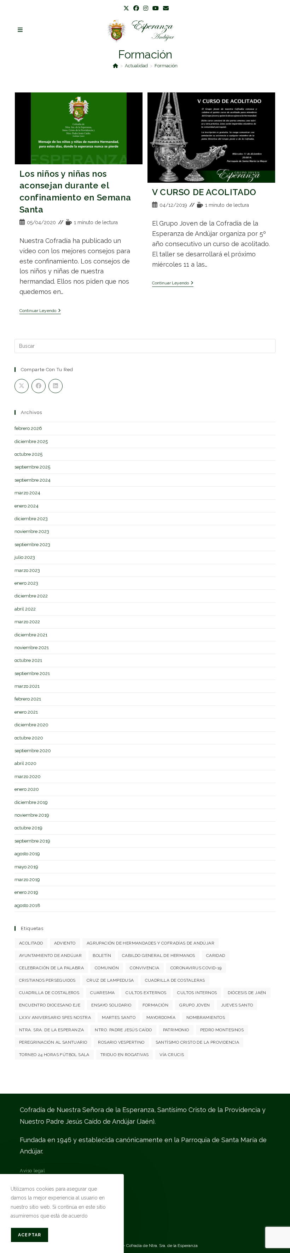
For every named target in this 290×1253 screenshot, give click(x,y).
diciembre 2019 (31, 802)
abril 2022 (25, 609)
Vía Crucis (172, 1054)
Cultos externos (146, 992)
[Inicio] (115, 65)
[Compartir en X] (21, 386)
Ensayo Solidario (111, 1005)
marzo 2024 (27, 492)
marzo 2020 (27, 776)
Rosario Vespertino (121, 1042)
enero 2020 (26, 789)
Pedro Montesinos (222, 1029)
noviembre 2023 (31, 531)
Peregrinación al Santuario (53, 1042)
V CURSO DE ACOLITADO (204, 192)
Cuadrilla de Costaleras (175, 980)
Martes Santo (118, 1017)
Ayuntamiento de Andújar (50, 955)
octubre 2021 (28, 660)
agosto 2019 (27, 853)
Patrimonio (176, 1029)
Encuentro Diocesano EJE (49, 1005)
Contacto (30, 1197)
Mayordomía (160, 1017)
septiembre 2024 (32, 480)
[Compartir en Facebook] (38, 386)
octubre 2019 (28, 827)
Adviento (65, 943)
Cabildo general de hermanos (158, 955)
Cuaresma (102, 992)
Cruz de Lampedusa (110, 980)
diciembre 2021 (30, 634)
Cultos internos (197, 992)
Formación (166, 65)
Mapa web (32, 1210)
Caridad (215, 955)
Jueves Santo (237, 1005)
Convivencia (144, 967)
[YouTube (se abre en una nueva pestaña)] (155, 8)
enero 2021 (26, 712)
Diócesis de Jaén (247, 992)
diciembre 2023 (31, 518)
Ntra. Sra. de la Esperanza (51, 1029)
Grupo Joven (194, 1005)
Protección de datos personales (55, 1183)
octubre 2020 (28, 738)
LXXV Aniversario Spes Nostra (55, 1017)
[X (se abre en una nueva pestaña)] (126, 8)
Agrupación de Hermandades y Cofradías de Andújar (150, 943)
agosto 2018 (27, 905)
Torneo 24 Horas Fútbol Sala (54, 1054)
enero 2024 (26, 506)
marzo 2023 (27, 570)
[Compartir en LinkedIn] (55, 386)
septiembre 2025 (32, 467)
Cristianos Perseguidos (47, 980)
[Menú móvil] (20, 30)
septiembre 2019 (32, 841)
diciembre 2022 (31, 596)
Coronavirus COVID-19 (196, 967)
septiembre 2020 (32, 750)
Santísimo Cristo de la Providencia (197, 1042)
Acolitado (31, 943)
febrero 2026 (28, 428)
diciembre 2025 (31, 441)
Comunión (107, 967)
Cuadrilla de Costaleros (49, 992)
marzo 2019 (27, 879)
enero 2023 (26, 583)
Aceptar (29, 1234)
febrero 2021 (27, 699)
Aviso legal (32, 1170)
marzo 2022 (27, 621)
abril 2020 (25, 763)
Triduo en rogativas (124, 1054)
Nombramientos (205, 1017)
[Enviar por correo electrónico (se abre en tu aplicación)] (165, 8)
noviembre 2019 (31, 815)
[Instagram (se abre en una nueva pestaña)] (145, 8)
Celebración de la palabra (51, 967)
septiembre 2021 (32, 673)
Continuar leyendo (40, 310)
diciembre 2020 (31, 724)
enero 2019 (26, 892)
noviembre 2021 (31, 647)
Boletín (102, 955)
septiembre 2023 (32, 544)
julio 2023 (24, 557)
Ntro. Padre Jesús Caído (123, 1029)
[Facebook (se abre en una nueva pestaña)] (136, 8)
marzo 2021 (27, 686)
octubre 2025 (28, 454)
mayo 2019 (26, 866)
